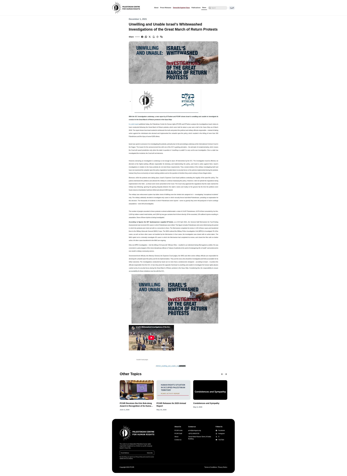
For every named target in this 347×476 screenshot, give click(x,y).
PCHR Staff (178, 433)
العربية (232, 8)
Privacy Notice (222, 467)
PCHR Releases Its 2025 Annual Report (171, 404)
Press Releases (165, 8)
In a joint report (134, 124)
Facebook (218, 430)
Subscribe (150, 453)
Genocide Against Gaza (181, 8)
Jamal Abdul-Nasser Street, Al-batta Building (199, 438)
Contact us (177, 439)
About (156, 8)
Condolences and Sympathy (206, 403)
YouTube (218, 439)
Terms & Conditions (210, 467)
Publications (195, 8)
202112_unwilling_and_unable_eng (167, 366)
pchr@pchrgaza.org (194, 430)
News (204, 7)
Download (182, 366)
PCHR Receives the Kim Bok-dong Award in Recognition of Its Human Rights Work (136, 404)
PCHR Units (178, 430)
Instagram (218, 433)
